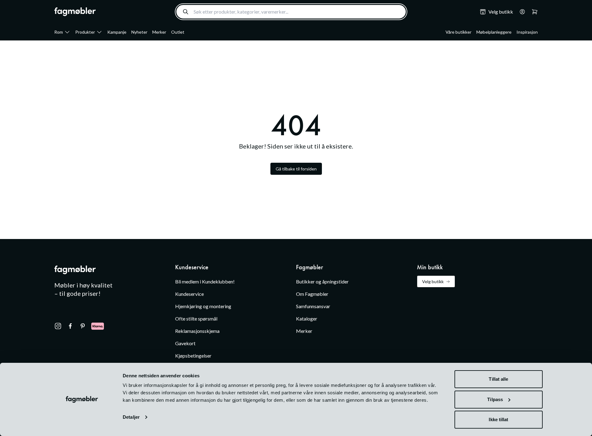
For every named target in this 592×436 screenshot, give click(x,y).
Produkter (85, 32)
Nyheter (139, 32)
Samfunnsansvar (313, 306)
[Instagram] (58, 326)
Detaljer (131, 417)
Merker (159, 32)
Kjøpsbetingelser (193, 355)
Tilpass (495, 399)
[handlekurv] (520, 11)
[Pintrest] (82, 326)
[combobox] (291, 12)
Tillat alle (498, 379)
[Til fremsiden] (75, 11)
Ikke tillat (498, 419)
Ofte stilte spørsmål (196, 318)
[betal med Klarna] (97, 326)
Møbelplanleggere (494, 32)
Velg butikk (433, 281)
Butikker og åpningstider (322, 281)
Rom (58, 32)
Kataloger (306, 318)
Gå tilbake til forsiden (296, 168)
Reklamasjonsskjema (197, 331)
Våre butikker (458, 32)
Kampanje (116, 32)
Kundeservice (189, 294)
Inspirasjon (527, 32)
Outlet (177, 32)
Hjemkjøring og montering (203, 306)
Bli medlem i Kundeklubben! (205, 281)
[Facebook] (70, 326)
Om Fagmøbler (312, 294)
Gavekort (185, 343)
